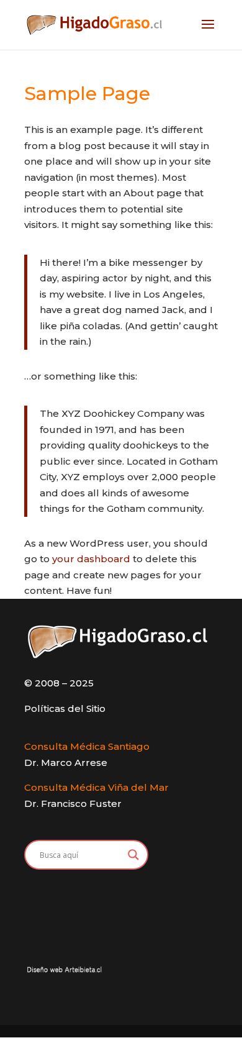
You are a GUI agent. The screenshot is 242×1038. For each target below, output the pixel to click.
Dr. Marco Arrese (65, 762)
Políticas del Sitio (64, 708)
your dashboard (91, 559)
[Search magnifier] (133, 854)
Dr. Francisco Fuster (73, 803)
